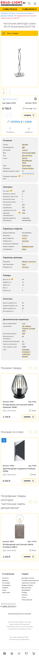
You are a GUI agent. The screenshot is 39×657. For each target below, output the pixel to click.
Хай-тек (24, 158)
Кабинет (28, 326)
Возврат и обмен (27, 585)
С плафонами (26, 353)
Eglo (4, 98)
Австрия (12, 99)
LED (23, 191)
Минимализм (27, 161)
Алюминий (32, 262)
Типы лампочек (27, 600)
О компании (8, 574)
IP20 (23, 334)
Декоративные (7, 15)
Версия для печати (35, 99)
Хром (24, 166)
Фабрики (5, 580)
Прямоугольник (27, 246)
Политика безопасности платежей (19, 614)
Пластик (25, 168)
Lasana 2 (25, 150)
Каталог (12, 13)
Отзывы (24, 592)
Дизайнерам (26, 590)
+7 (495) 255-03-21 (29, 9)
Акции (4, 590)
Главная (4, 13)
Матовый (25, 241)
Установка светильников (30, 580)
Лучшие (25, 356)
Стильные (25, 352)
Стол (23, 323)
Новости (24, 595)
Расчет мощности (28, 173)
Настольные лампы (25, 13)
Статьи (24, 597)
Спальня (25, 328)
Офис (24, 331)
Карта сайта (6, 592)
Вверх (24, 249)
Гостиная (32, 328)
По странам (6, 583)
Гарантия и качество (29, 583)
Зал (23, 326)
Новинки (5, 588)
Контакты (5, 578)
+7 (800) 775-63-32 (9, 9)
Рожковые (25, 350)
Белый (28, 166)
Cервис (25, 574)
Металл (31, 168)
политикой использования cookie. (20, 629)
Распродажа (6, 585)
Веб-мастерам (26, 588)
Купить (27, 115)
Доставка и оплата (28, 578)
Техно (24, 163)
